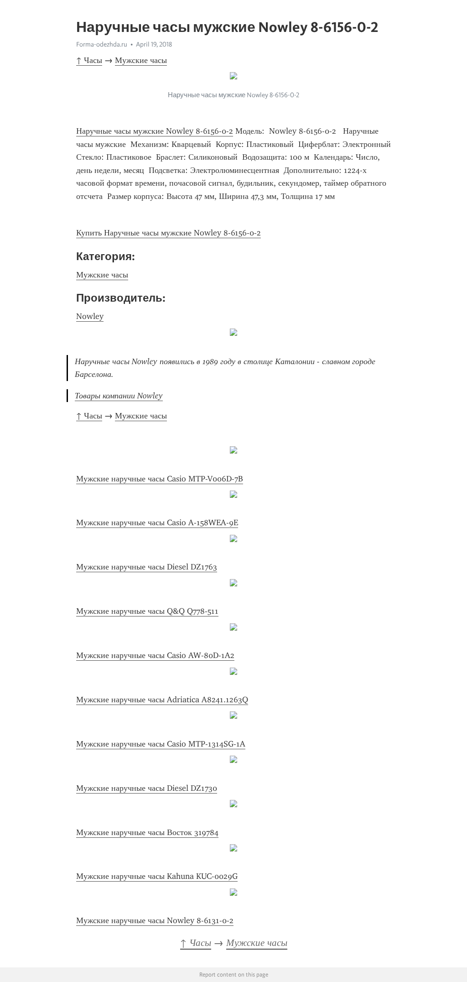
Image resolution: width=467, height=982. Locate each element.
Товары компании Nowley (119, 396)
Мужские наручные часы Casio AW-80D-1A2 (155, 655)
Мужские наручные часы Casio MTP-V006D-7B (159, 479)
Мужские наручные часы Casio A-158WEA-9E (157, 522)
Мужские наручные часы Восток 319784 (147, 832)
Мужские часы (141, 60)
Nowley (90, 316)
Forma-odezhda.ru (101, 44)
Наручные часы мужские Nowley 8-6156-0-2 (154, 131)
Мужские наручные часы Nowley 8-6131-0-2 (155, 920)
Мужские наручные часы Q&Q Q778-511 (147, 611)
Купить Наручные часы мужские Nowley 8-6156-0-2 (168, 233)
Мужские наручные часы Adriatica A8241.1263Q (162, 700)
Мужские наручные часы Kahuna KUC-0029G (157, 876)
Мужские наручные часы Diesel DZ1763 (146, 567)
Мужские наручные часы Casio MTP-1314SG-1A (160, 744)
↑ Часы (89, 60)
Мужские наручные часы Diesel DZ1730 (146, 788)
